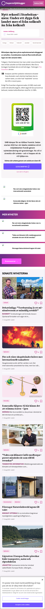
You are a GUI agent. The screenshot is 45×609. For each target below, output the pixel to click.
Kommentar (10, 261)
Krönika (6, 401)
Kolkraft (19, 43)
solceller (27, 43)
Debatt (6, 303)
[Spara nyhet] (41, 303)
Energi (4, 43)
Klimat (12, 43)
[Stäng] (42, 579)
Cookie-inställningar (22, 598)
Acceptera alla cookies (22, 605)
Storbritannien (37, 43)
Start (2, 8)
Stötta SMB (38, 3)
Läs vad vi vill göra (23, 172)
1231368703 (21, 166)
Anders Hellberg (8, 32)
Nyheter (7, 8)
